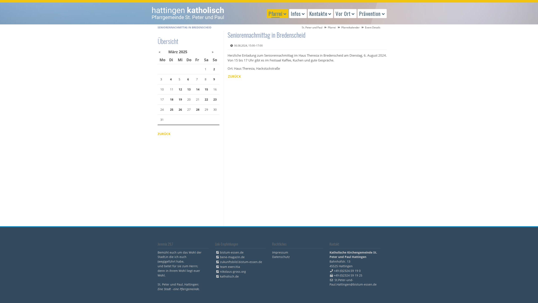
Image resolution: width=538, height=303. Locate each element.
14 (197, 89)
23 (215, 99)
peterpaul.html (188, 13)
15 (206, 89)
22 (206, 99)
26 (180, 110)
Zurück (234, 76)
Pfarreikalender (350, 27)
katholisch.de (229, 276)
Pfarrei (332, 27)
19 (180, 99)
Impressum (280, 252)
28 (197, 110)
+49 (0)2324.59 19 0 (347, 271)
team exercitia (230, 267)
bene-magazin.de (232, 257)
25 (171, 110)
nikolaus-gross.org (233, 272)
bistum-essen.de (232, 252)
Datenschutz (281, 257)
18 (171, 99)
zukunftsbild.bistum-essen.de (241, 262)
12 (180, 89)
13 (189, 89)
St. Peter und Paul (312, 27)
